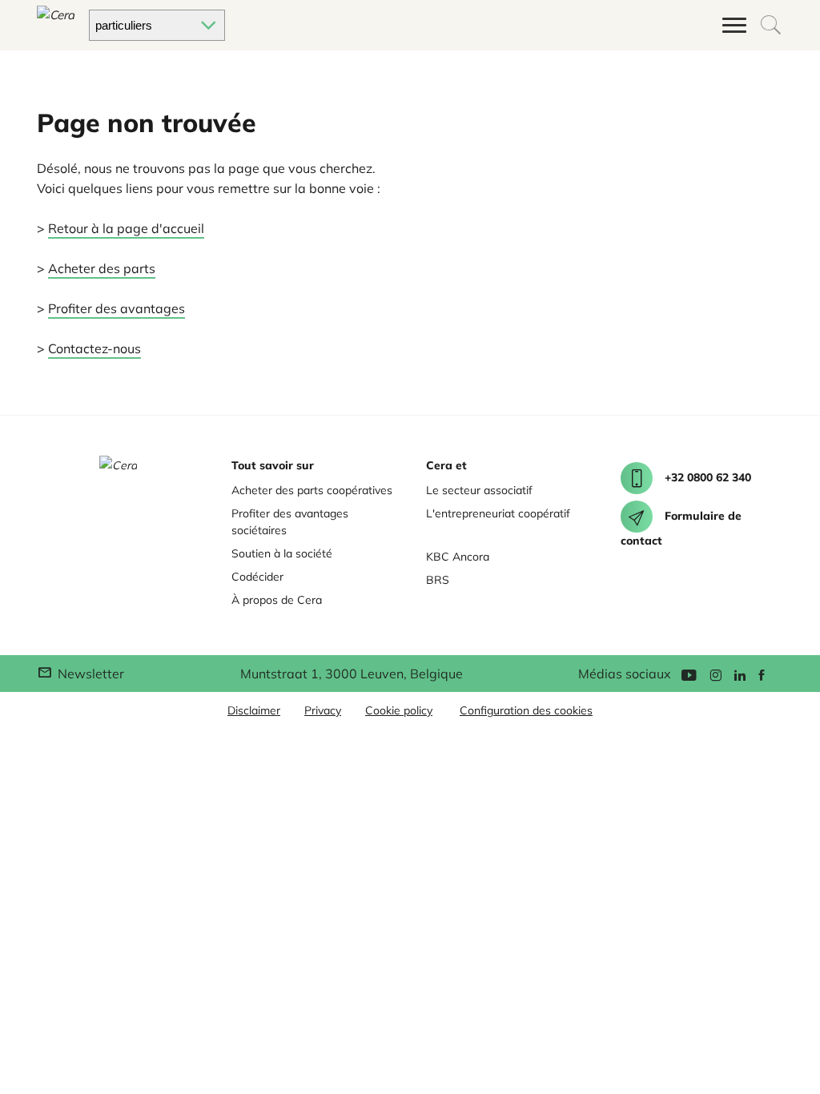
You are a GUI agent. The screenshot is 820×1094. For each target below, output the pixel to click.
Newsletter (89, 674)
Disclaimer (253, 710)
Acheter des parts (101, 268)
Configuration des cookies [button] (526, 710)
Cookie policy (398, 710)
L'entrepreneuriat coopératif (498, 513)
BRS (437, 580)
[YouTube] (688, 674)
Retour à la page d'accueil (126, 228)
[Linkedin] (740, 674)
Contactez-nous (94, 348)
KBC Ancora (457, 556)
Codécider (257, 576)
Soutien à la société (281, 553)
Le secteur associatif (479, 490)
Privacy (322, 710)
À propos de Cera (276, 600)
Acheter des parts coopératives (311, 490)
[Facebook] (761, 674)
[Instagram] (715, 674)
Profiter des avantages (116, 308)
